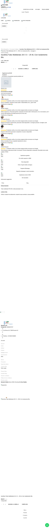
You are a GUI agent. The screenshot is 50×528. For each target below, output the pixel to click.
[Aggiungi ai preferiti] (6, 507)
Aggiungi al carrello (23, 68)
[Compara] (2, 507)
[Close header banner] (1, 387)
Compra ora (25, 504)
